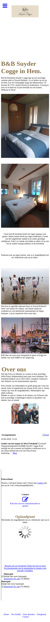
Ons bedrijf (16, 614)
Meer (15, 453)
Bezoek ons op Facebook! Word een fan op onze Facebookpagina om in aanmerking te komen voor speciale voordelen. (25, 568)
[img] (25, 26)
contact (40, 483)
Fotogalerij (41, 614)
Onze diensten (29, 614)
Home (6, 614)
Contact (25, 617)
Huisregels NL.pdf (12, 579)
